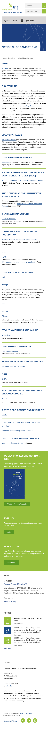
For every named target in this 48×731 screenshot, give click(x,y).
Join (9, 532)
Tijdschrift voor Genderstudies (13, 366)
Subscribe (11, 563)
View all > (7, 648)
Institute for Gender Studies (12, 443)
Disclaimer (7, 721)
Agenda (7, 20)
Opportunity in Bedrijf (10, 351)
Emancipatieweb (8, 140)
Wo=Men (5, 162)
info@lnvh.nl (10, 686)
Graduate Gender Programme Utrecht (17, 431)
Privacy (14, 721)
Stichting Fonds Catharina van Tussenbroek (19, 239)
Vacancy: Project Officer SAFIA (15, 584)
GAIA (4, 379)
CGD (4, 415)
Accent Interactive (26, 713)
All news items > (10, 601)
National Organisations (25, 58)
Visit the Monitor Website (17, 504)
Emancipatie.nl (7, 335)
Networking (12, 58)
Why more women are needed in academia (18, 262)
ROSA (4, 316)
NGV (4, 398)
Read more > (8, 598)
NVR (3, 277)
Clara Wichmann (8, 219)
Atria (3, 303)
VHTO (4, 68)
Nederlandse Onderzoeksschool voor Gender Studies (22, 180)
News (15, 20)
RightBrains (30, 106)
